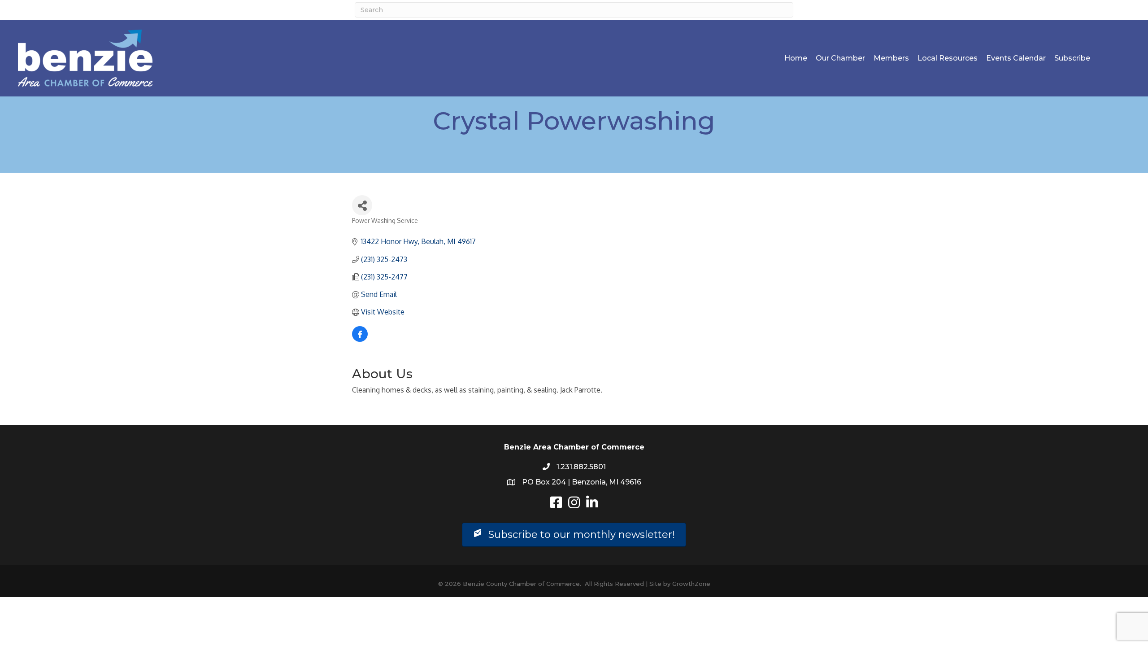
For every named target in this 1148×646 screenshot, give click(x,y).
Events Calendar (1016, 58)
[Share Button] (362, 205)
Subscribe (1072, 58)
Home (795, 58)
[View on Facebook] (360, 339)
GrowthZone (691, 583)
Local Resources (948, 58)
